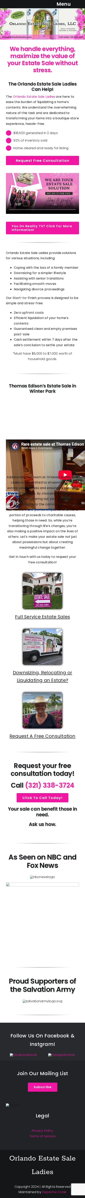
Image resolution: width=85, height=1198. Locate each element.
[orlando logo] (42, 9)
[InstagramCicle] (61, 1055)
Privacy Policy (42, 1130)
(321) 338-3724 (49, 785)
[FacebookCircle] (23, 1055)
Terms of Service (42, 1136)
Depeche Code (54, 1192)
